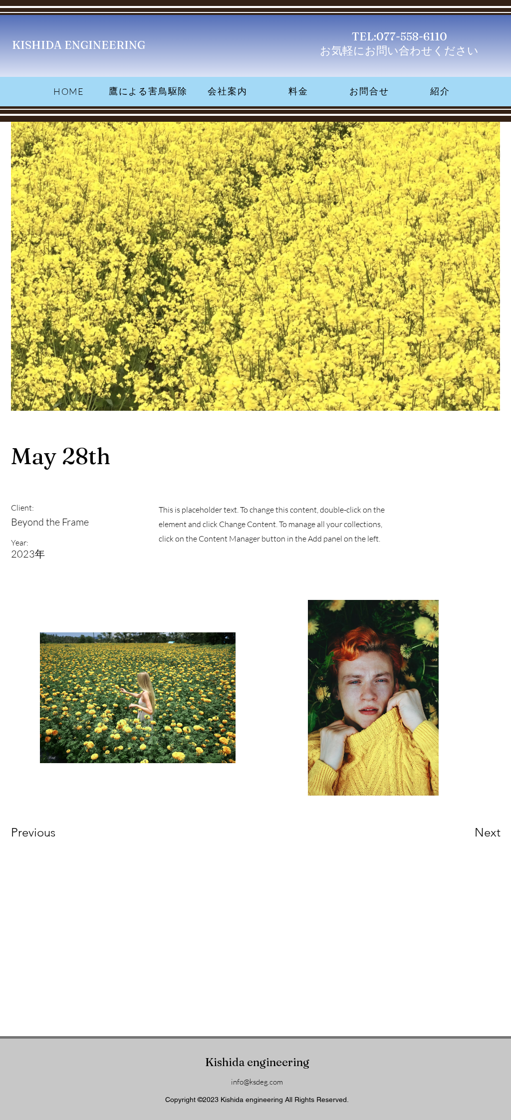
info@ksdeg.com (257, 1082)
